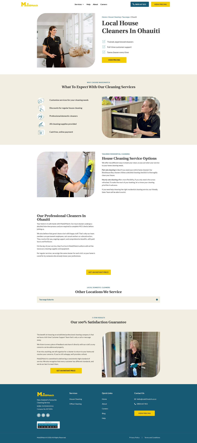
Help (88, 4)
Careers (103, 4)
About (95, 4)
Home (104, 17)
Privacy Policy (134, 437)
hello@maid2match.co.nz (146, 399)
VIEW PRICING (160, 4)
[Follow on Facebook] (39, 415)
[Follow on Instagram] (43, 415)
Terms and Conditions (152, 437)
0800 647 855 (140, 4)
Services (78, 4)
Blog (103, 413)
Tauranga (125, 17)
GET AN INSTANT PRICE (98, 272)
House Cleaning (114, 17)
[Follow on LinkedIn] (48, 415)
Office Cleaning (75, 404)
